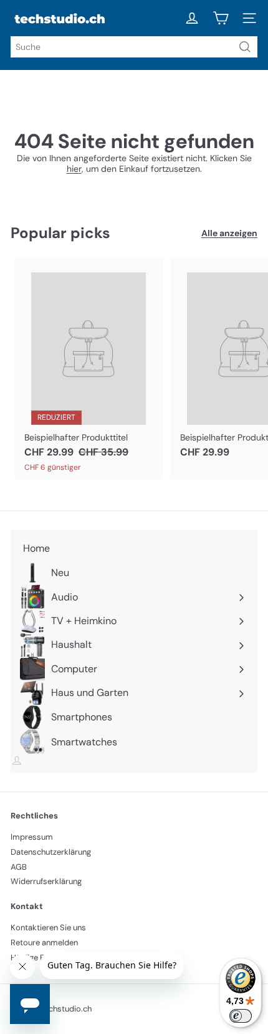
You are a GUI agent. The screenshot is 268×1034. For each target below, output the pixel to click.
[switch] (240, 1016)
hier (74, 168)
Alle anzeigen (229, 233)
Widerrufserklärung (46, 881)
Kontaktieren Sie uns (48, 927)
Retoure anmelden (44, 942)
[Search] (244, 46)
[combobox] (134, 46)
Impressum (32, 837)
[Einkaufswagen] (220, 18)
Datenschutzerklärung (51, 852)
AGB (19, 867)
